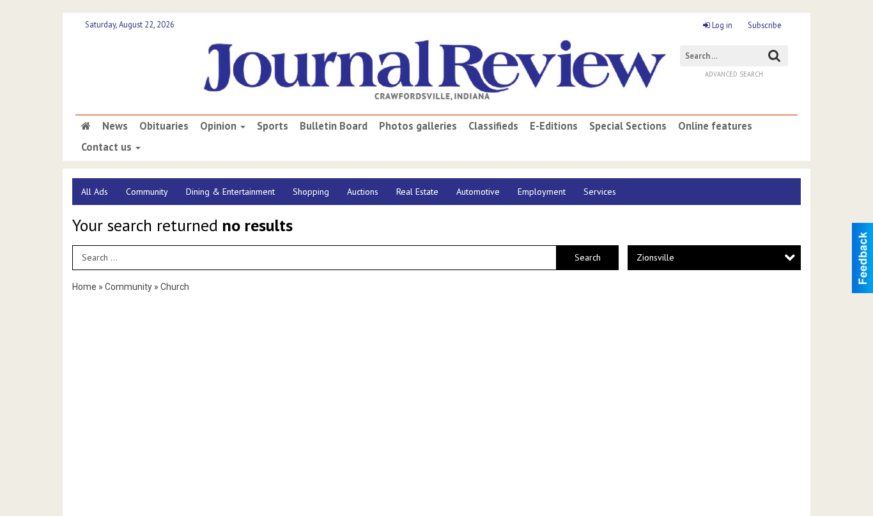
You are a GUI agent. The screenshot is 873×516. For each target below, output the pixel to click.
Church (174, 287)
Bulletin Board (333, 125)
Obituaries (164, 125)
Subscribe (765, 25)
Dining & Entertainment (230, 191)
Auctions (362, 191)
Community (147, 191)
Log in (721, 25)
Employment (542, 191)
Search (588, 257)
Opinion (219, 125)
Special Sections (628, 125)
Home (84, 287)
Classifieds (493, 125)
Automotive (478, 191)
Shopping (311, 191)
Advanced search (734, 74)
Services (599, 191)
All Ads (94, 191)
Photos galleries (418, 125)
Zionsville (655, 257)
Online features (715, 125)
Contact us (107, 146)
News (115, 125)
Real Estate (417, 191)
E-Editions (554, 125)
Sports (272, 125)
